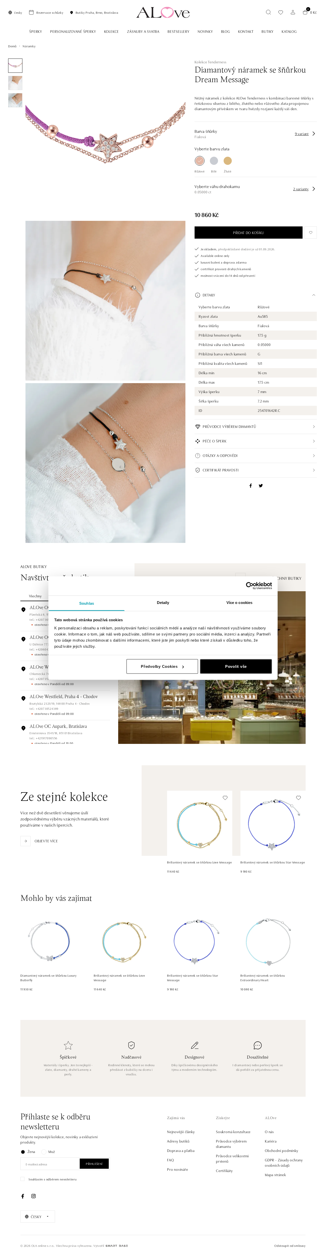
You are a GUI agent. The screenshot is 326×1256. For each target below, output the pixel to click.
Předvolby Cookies (159, 666)
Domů (12, 46)
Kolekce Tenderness (210, 61)
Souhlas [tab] (86, 603)
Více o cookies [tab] (239, 602)
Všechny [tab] (35, 595)
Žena (31, 1151)
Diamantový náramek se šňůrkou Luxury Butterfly (48, 977)
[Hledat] (268, 12)
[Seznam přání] (281, 12)
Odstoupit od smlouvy (290, 1245)
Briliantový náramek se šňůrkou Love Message (199, 862)
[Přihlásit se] (293, 12)
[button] (256, 295)
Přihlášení (94, 1163)
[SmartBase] (116, 1246)
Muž (51, 1151)
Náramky (29, 46)
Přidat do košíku (248, 232)
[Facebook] (22, 1196)
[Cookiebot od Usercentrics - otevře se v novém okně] (249, 586)
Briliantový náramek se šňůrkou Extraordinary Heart (262, 977)
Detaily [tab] (163, 602)
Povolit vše (236, 666)
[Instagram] (33, 1196)
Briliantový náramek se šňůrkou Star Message (272, 862)
